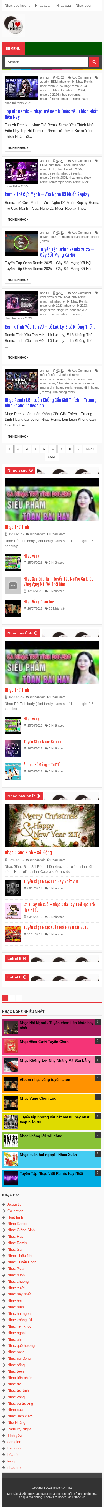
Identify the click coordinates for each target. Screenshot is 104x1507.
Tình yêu (14, 1435)
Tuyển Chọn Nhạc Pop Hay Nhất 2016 (52, 881)
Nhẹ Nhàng (16, 1422)
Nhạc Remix (84, 81)
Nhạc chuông (18, 1281)
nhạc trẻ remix (50, 98)
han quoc (14, 1448)
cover (44, 236)
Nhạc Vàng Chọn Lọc (39, 602)
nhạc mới (46, 301)
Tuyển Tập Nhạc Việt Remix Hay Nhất (51, 1174)
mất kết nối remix (68, 374)
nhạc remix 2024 (75, 86)
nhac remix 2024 (51, 86)
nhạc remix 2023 (75, 305)
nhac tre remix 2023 (18, 318)
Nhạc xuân (43, 5)
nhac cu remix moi (52, 379)
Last (52, 457)
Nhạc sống (16, 1365)
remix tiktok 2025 (16, 186)
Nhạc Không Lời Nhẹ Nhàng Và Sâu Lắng (55, 1060)
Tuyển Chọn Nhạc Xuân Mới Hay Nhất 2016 (56, 927)
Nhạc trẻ (59, 90)
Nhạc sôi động (19, 1358)
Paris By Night (19, 1429)
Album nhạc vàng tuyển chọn (45, 1079)
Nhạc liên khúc (19, 1326)
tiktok (45, 241)
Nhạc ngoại (16, 1333)
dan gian (14, 1442)
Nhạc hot (14, 1301)
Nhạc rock (15, 1352)
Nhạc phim (16, 1339)
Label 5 (14, 958)
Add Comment (81, 77)
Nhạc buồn (84, 5)
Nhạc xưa (63, 5)
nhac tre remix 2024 (74, 98)
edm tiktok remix (51, 297)
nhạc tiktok (47, 169)
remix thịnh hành (60, 182)
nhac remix (66, 81)
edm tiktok (55, 164)
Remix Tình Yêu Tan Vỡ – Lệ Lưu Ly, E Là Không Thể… (50, 327)
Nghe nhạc (17, 147)
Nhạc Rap (15, 1236)
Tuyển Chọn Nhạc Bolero (42, 742)
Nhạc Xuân (16, 1268)
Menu (15, 49)
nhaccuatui (65, 1497)
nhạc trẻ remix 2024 (18, 103)
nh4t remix (79, 297)
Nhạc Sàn (15, 1249)
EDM (54, 81)
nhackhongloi (90, 236)
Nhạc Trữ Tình (17, 527)
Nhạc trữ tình (19, 633)
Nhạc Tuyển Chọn (21, 1262)
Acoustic (14, 1204)
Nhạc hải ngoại (19, 1313)
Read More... (59, 534)
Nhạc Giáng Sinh (21, 1230)
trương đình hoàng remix (58, 392)
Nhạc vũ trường (20, 1403)
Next (90, 449)
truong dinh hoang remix (56, 387)
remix (44, 182)
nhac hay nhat (62, 1487)
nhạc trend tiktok (80, 177)
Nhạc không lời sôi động (41, 1136)
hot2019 (55, 236)
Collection (15, 1211)
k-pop (11, 1461)
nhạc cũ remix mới (79, 379)
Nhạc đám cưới (20, 1416)
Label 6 (14, 977)
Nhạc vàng (17, 470)
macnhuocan (71, 236)
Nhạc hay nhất (21, 796)
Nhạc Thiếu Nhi (19, 1256)
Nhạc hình (15, 1307)
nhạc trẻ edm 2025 (69, 169)
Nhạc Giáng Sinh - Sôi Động (28, 852)
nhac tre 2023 (79, 310)
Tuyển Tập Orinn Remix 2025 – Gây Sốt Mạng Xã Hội (67, 252)
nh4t (67, 297)
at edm (44, 81)
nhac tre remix (70, 94)
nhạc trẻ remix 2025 (53, 177)
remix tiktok (81, 182)
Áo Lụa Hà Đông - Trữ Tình (44, 764)
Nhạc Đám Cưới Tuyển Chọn (44, 1042)
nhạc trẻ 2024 (49, 94)
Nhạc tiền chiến (19, 1378)
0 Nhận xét (37, 534)
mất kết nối (47, 374)
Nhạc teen (15, 1371)
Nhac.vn (79, 1497)
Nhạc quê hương (18, 5)
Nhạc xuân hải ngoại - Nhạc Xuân (48, 1155)
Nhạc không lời (19, 1320)
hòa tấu (13, 1455)
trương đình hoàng (86, 387)
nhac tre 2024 (75, 90)
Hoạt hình (15, 1217)
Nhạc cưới (16, 1288)
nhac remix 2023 (51, 305)
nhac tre (45, 90)
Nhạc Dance (17, 1224)
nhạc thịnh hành (74, 164)
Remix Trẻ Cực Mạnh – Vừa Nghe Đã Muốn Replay (47, 194)
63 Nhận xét (57, 608)
